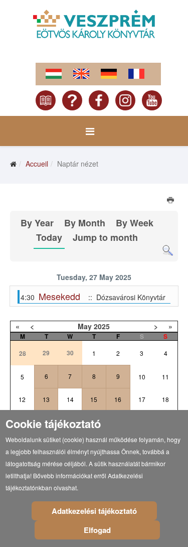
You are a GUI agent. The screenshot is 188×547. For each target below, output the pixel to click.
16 (117, 399)
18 (165, 399)
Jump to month (105, 237)
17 (141, 399)
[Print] (171, 201)
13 (46, 399)
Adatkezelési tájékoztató (94, 510)
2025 (102, 326)
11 (165, 376)
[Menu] (90, 131)
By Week (134, 222)
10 (141, 376)
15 (93, 399)
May (85, 326)
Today (49, 237)
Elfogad (97, 529)
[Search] (167, 250)
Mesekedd (59, 296)
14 (70, 399)
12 (22, 399)
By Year (37, 222)
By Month (84, 222)
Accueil (37, 164)
